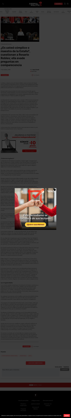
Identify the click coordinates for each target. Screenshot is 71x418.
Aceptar (67, 415)
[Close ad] (55, 190)
